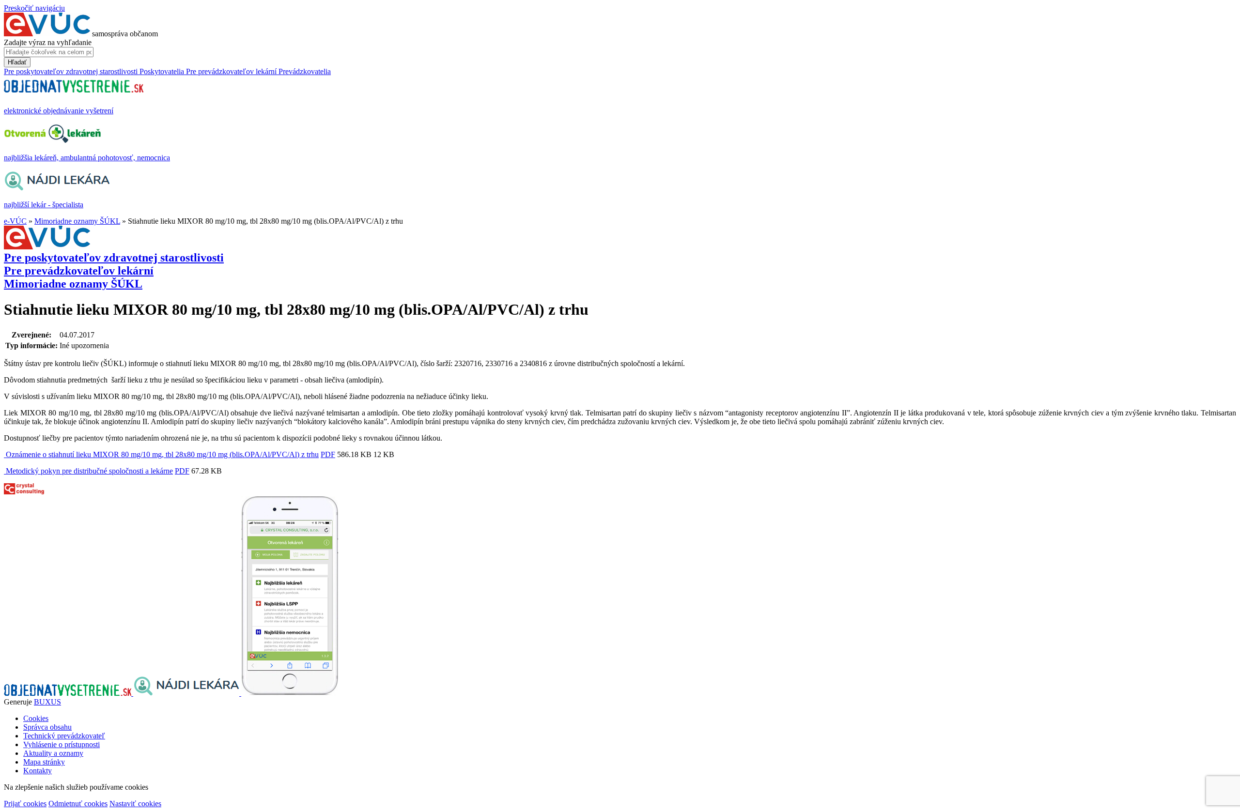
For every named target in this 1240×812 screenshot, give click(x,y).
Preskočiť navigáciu (34, 8)
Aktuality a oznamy (53, 753)
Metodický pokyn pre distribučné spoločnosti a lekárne (88, 471)
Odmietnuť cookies (78, 803)
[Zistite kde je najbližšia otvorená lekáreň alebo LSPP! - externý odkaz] (289, 693)
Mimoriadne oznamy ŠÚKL (77, 221)
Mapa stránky (44, 762)
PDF (328, 454)
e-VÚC (15, 221)
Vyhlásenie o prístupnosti (61, 744)
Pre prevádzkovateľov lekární (79, 270)
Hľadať (17, 62)
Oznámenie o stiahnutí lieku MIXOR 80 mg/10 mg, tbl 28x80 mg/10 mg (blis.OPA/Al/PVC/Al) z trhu (161, 454)
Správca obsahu (47, 727)
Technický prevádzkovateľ (64, 736)
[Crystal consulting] (24, 492)
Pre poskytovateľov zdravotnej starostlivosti (114, 257)
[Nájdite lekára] (187, 693)
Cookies (35, 718)
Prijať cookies (25, 803)
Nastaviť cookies (135, 803)
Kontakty (37, 770)
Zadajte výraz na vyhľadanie (48, 42)
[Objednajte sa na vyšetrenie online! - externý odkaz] (68, 693)
